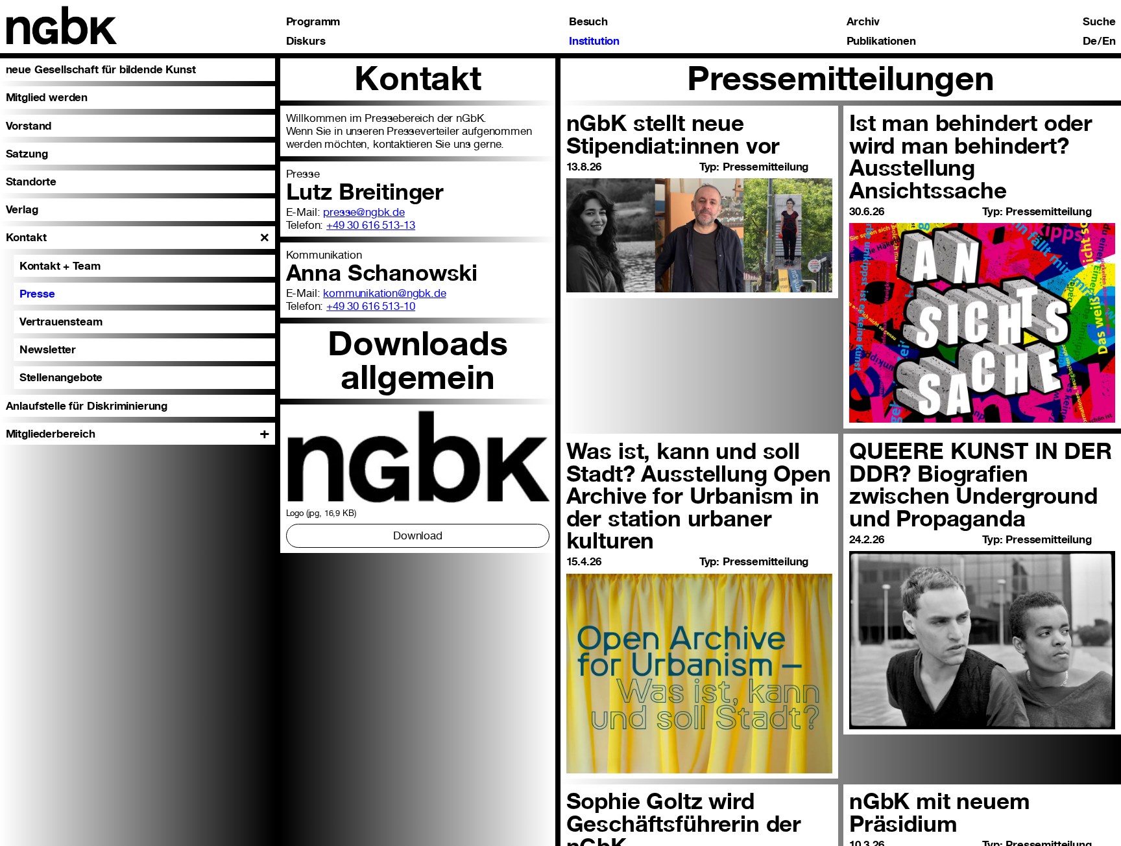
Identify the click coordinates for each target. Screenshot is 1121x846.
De (1090, 40)
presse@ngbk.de (364, 212)
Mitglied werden (47, 97)
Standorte (31, 181)
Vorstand (29, 125)
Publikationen (881, 40)
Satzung (27, 153)
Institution (594, 40)
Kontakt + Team (60, 265)
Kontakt (26, 237)
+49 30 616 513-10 (370, 306)
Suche (1099, 21)
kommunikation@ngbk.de (384, 293)
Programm (313, 21)
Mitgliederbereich (50, 433)
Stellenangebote (60, 377)
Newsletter (47, 349)
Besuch (588, 21)
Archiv (863, 21)
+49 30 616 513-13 (370, 224)
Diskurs (306, 40)
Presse (37, 293)
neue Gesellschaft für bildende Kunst (101, 69)
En (1109, 40)
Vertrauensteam (60, 321)
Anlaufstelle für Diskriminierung (86, 405)
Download (417, 535)
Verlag (22, 209)
